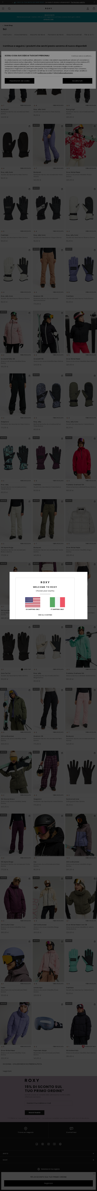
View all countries (45, 615)
